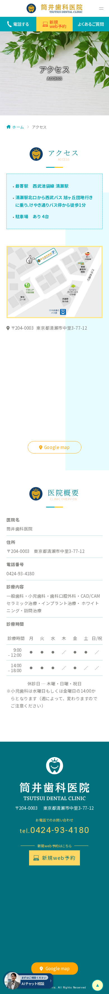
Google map (57, 447)
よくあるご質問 (91, 24)
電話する (21, 24)
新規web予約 (57, 24)
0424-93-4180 (59, 830)
